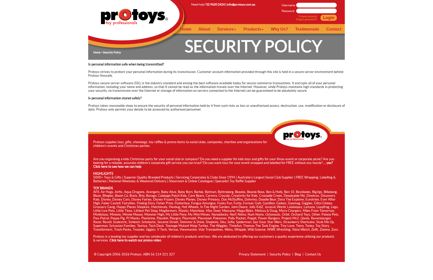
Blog (298, 254)
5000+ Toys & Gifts (107, 177)
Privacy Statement (252, 254)
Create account (307, 16)
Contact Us (313, 254)
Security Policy (280, 254)
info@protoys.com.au (241, 4)
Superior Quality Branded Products (149, 177)
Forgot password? (306, 19)
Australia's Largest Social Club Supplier (265, 177)
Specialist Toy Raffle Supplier (235, 181)
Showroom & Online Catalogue (191, 181)
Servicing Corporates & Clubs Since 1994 (205, 177)
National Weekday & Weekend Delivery (137, 181)
